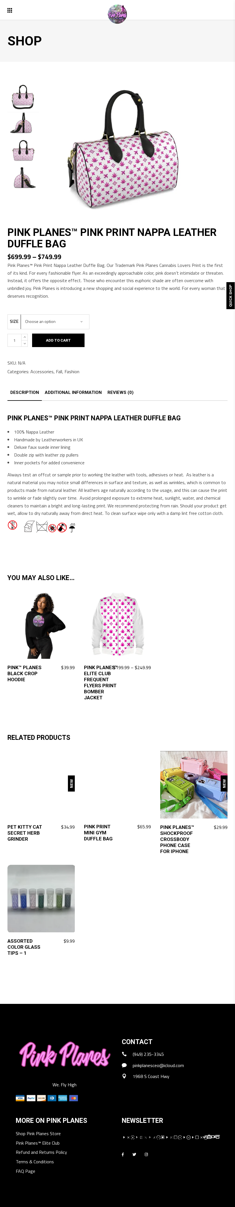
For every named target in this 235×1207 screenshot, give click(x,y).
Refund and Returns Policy (41, 1153)
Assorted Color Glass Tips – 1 (23, 947)
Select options (133, 668)
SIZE (14, 321)
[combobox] (55, 322)
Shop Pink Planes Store (38, 1134)
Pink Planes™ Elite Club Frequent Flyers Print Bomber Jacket (101, 682)
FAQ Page (25, 1172)
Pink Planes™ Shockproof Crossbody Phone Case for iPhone (177, 839)
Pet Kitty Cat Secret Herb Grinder (24, 833)
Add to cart (58, 340)
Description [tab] (24, 392)
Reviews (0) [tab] (120, 392)
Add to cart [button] (59, 668)
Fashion (71, 371)
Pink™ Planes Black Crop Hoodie (24, 673)
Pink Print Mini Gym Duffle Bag (98, 833)
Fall (59, 371)
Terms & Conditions (35, 1162)
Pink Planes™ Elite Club (38, 1143)
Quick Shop (230, 295)
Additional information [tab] (73, 392)
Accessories (42, 371)
